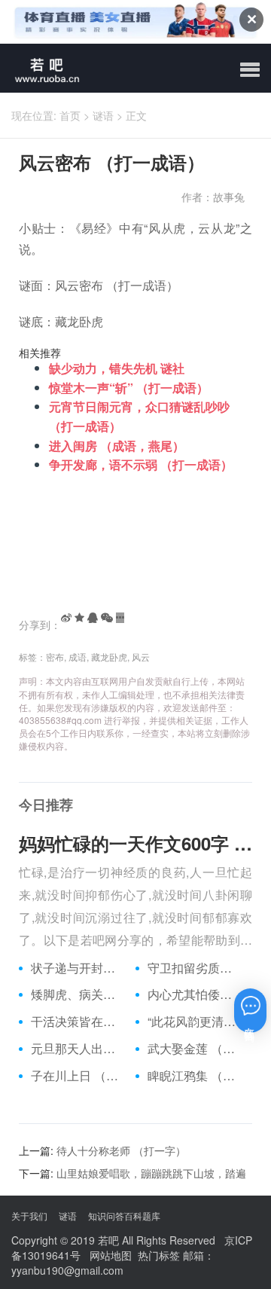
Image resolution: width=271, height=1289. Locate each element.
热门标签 (159, 1255)
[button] (250, 70)
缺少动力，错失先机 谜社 (116, 368)
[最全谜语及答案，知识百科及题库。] (42, 68)
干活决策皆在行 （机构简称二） (77, 1021)
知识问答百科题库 (124, 1215)
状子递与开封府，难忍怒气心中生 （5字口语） (77, 968)
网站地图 (111, 1255)
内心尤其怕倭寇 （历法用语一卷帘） (194, 994)
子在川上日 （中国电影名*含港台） (77, 1076)
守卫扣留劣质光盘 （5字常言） (194, 968)
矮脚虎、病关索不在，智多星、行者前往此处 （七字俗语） (77, 994)
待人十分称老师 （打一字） (121, 1150)
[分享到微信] (107, 617)
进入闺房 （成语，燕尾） (116, 445)
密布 (55, 656)
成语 (78, 656)
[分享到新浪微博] (66, 617)
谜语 (103, 115)
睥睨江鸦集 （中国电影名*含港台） (194, 1076)
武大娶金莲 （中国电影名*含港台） (194, 1048)
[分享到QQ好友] (92, 617)
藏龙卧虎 (109, 656)
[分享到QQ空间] (79, 617)
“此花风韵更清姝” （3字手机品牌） (194, 1021)
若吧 (108, 1240)
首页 (70, 115)
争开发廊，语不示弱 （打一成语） (141, 464)
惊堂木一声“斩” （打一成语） (129, 387)
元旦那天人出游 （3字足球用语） (77, 1048)
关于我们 (29, 1215)
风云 (141, 656)
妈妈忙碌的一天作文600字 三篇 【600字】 (135, 843)
